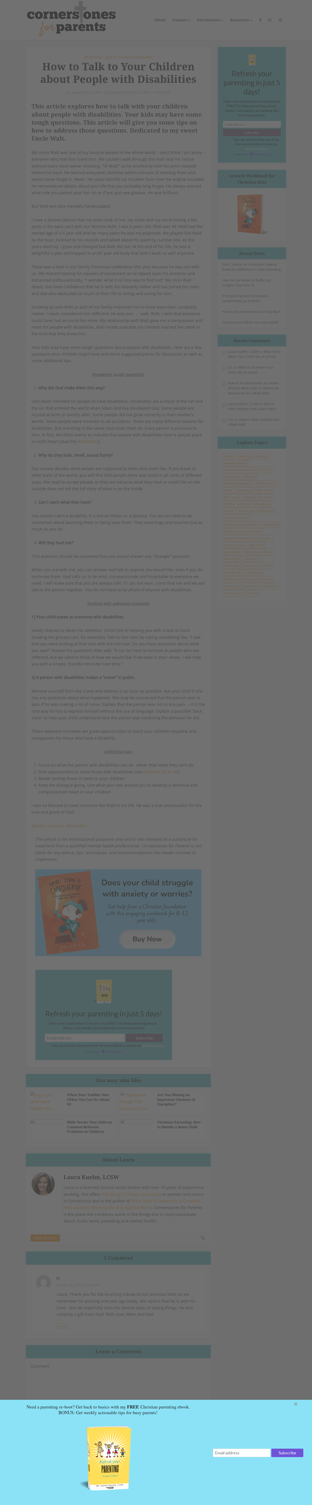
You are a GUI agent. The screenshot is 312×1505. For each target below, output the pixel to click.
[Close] (301, 1404)
